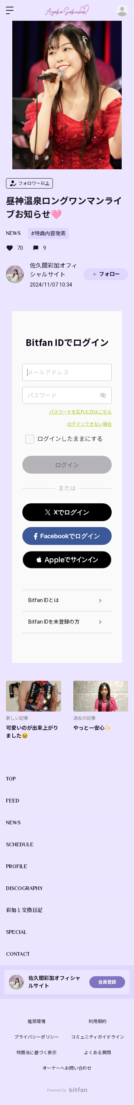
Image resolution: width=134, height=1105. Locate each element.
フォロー (109, 274)
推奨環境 (36, 1021)
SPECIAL (16, 932)
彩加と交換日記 (24, 910)
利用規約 (97, 1021)
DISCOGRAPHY (24, 888)
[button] (67, 560)
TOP (11, 779)
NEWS (13, 233)
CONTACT (18, 954)
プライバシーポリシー (36, 1037)
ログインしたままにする (70, 438)
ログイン (122, 10)
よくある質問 (97, 1052)
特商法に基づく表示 (36, 1052)
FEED (12, 801)
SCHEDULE (20, 844)
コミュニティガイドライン (97, 1037)
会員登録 (107, 982)
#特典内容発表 (48, 233)
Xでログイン (71, 512)
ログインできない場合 (89, 424)
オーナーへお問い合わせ (67, 1068)
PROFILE (16, 866)
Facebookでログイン (70, 536)
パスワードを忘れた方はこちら (80, 412)
